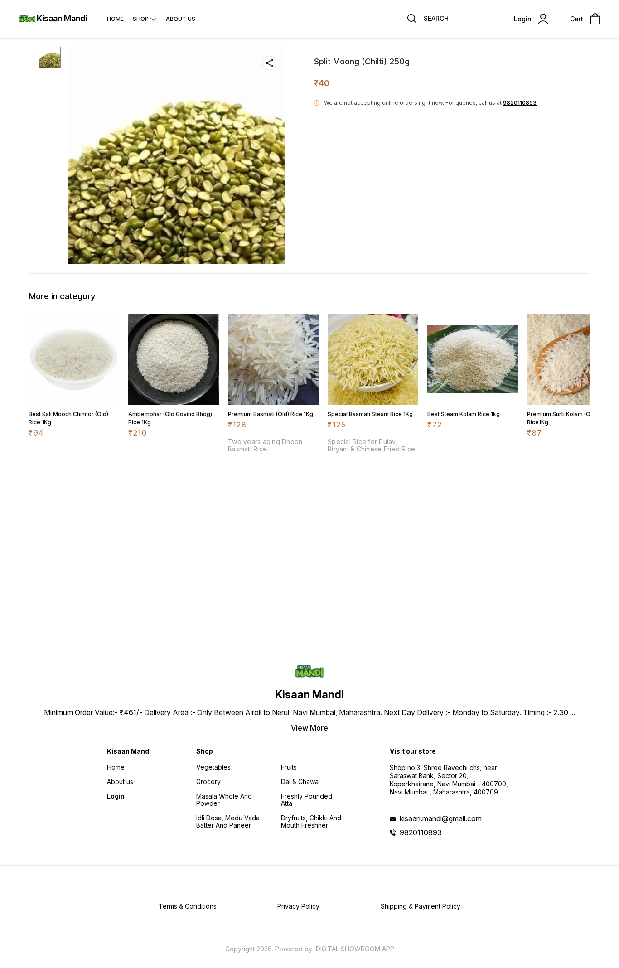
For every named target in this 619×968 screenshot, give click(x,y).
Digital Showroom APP (355, 949)
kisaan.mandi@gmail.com (441, 818)
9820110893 (520, 102)
